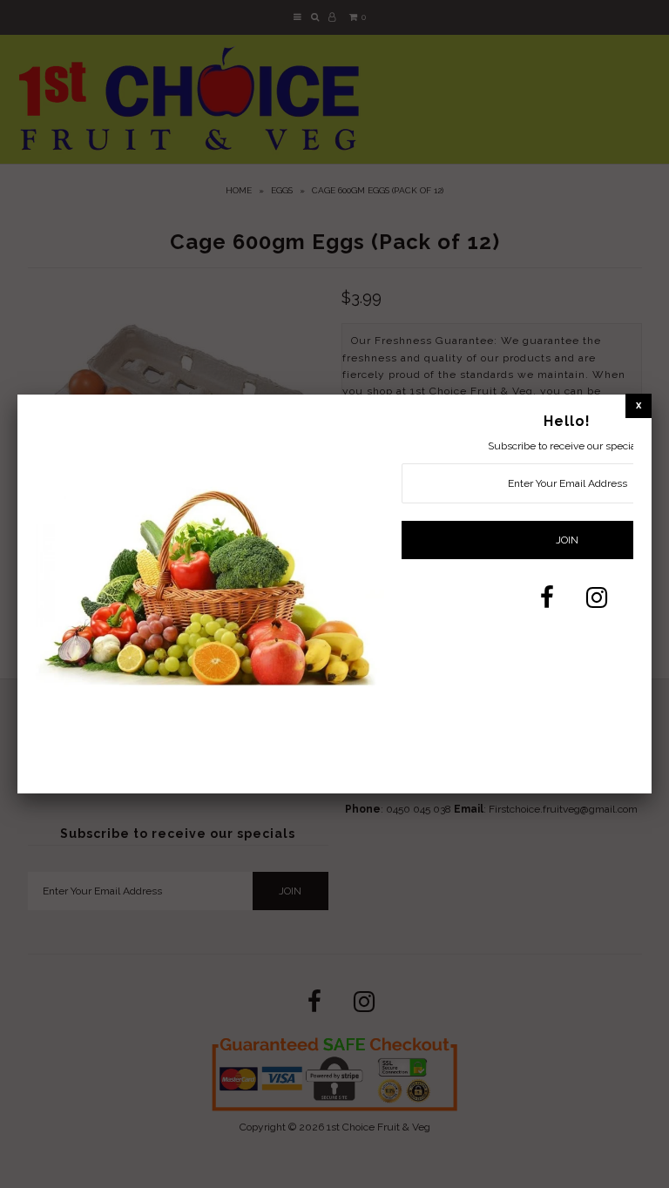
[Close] (638, 405)
